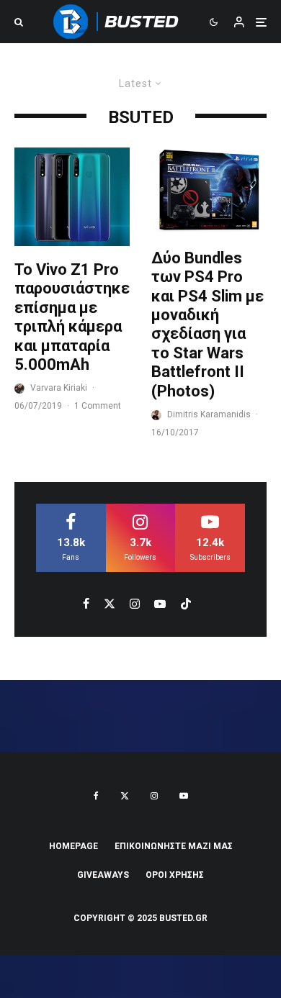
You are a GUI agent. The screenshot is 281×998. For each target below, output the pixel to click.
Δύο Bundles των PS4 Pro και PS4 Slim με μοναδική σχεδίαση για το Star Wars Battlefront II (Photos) (207, 324)
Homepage (73, 846)
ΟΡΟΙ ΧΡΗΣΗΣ (175, 875)
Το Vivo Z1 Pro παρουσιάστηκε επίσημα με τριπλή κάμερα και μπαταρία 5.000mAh (72, 316)
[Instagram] (154, 796)
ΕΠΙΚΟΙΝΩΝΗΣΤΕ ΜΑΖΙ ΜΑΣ (174, 846)
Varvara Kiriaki (58, 388)
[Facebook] (96, 796)
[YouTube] (184, 796)
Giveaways (103, 875)
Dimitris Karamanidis (209, 414)
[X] (125, 796)
